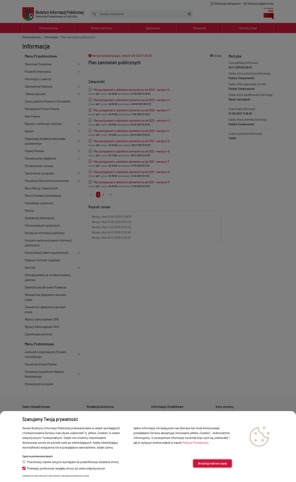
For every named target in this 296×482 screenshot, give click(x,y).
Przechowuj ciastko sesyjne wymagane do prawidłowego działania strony (73, 462)
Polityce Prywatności (195, 442)
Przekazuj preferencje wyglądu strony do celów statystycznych (66, 468)
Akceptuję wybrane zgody (212, 463)
